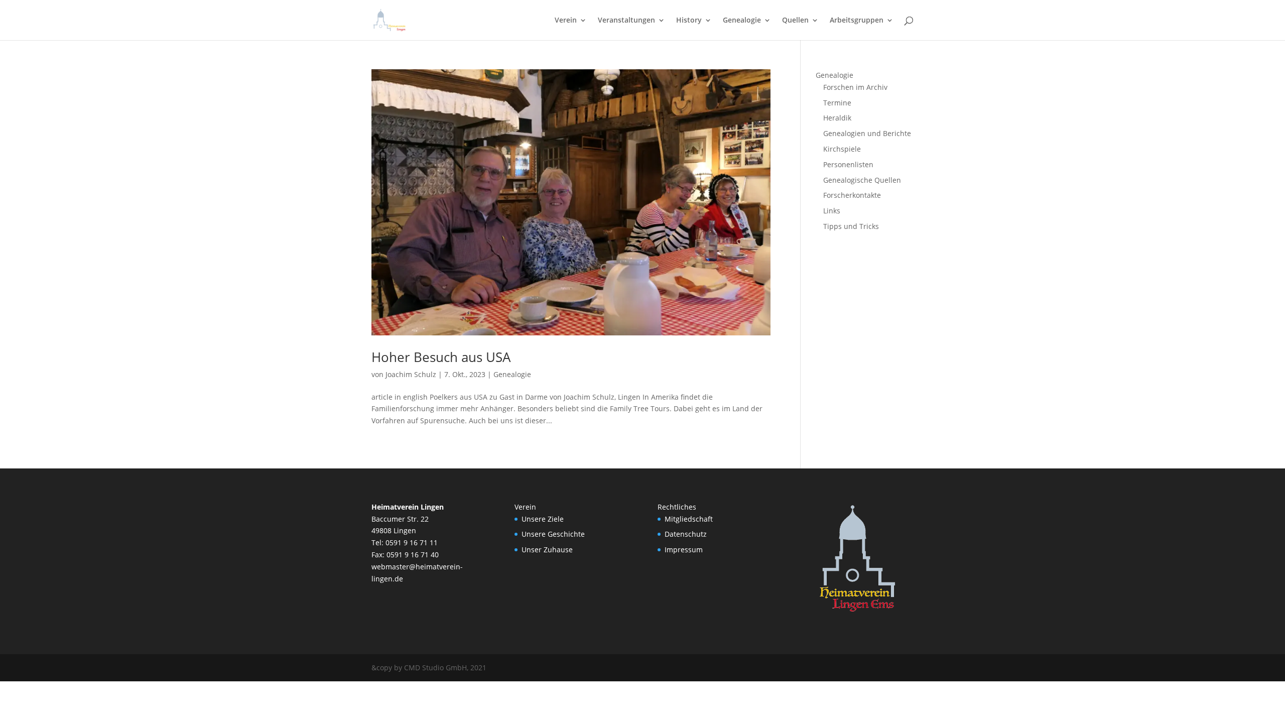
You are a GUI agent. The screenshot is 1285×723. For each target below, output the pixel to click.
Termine (837, 102)
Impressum (684, 549)
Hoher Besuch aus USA (440, 357)
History (689, 21)
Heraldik (837, 118)
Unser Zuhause (547, 549)
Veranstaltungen (626, 21)
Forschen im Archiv (855, 87)
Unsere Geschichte (553, 534)
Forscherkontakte (852, 195)
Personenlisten (848, 164)
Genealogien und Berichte (867, 133)
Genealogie (742, 21)
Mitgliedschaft (689, 519)
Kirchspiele (842, 149)
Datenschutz (686, 534)
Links (831, 210)
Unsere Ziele (543, 519)
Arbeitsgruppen (856, 21)
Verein (566, 21)
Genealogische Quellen (862, 180)
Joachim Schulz (411, 374)
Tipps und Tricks (851, 226)
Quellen (795, 21)
